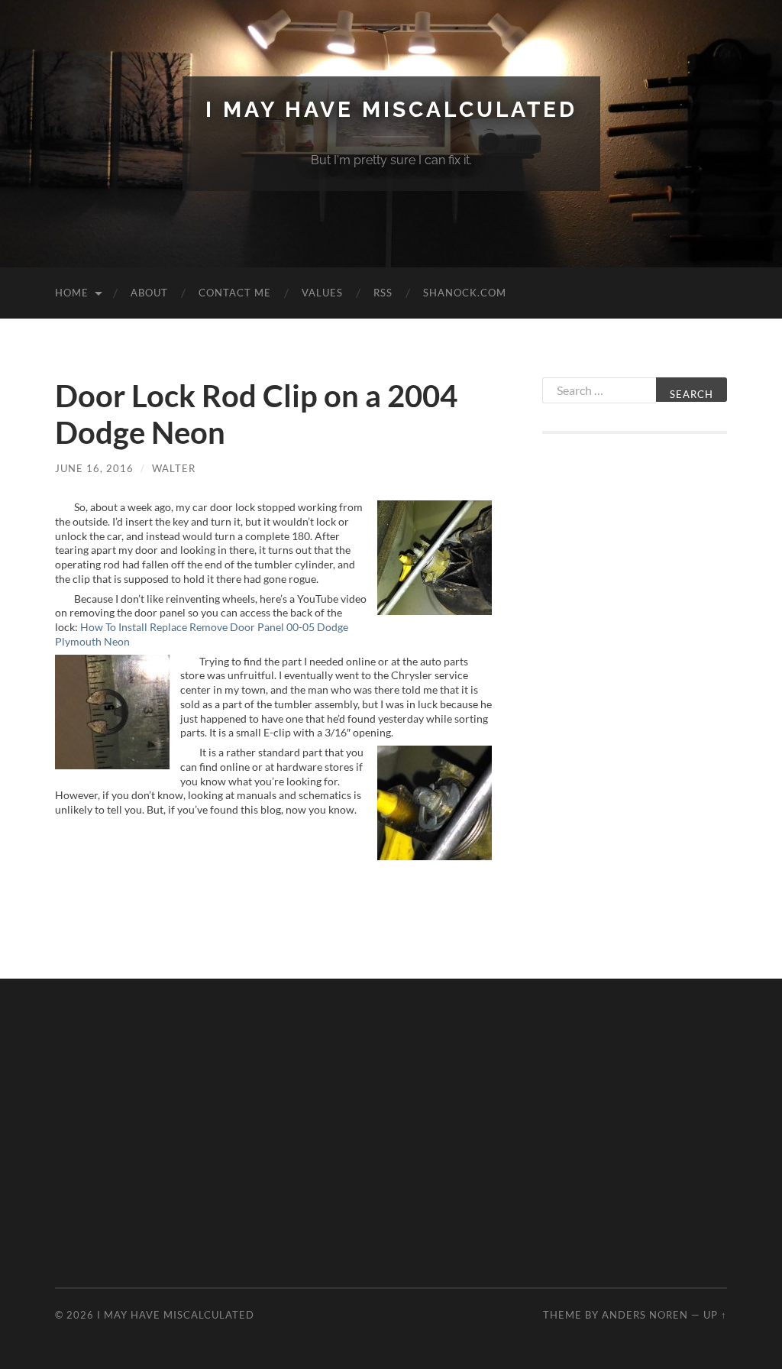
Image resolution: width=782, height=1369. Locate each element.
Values (322, 292)
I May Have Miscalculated (391, 109)
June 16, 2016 (94, 468)
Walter (174, 468)
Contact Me (235, 292)
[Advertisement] (634, 690)
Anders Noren (645, 1315)
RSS (383, 292)
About (149, 292)
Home (72, 292)
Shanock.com (464, 292)
